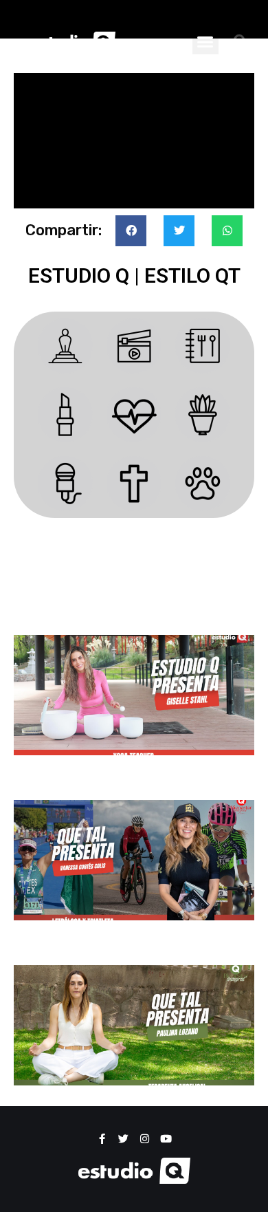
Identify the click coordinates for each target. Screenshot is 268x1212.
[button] (205, 41)
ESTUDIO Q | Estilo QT (134, 275)
